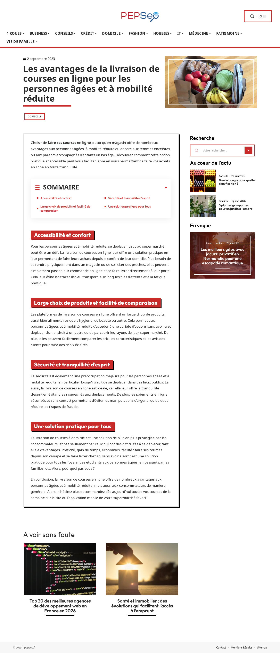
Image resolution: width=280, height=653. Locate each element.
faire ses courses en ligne (69, 142)
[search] (252, 16)
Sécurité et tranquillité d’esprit (129, 198)
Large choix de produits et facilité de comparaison (65, 208)
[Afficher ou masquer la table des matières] (123, 187)
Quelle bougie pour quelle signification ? (237, 182)
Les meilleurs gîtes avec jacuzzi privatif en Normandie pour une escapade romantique (222, 256)
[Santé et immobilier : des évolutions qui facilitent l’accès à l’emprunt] (142, 569)
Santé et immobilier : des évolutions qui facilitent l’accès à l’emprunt (142, 606)
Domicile (34, 116)
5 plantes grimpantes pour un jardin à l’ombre (236, 207)
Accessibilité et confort (56, 198)
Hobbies (219, 243)
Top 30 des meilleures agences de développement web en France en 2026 (60, 606)
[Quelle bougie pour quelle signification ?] (203, 180)
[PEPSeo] (140, 16)
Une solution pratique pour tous (129, 206)
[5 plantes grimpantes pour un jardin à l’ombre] (203, 206)
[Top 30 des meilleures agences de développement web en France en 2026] (60, 569)
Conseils (223, 176)
